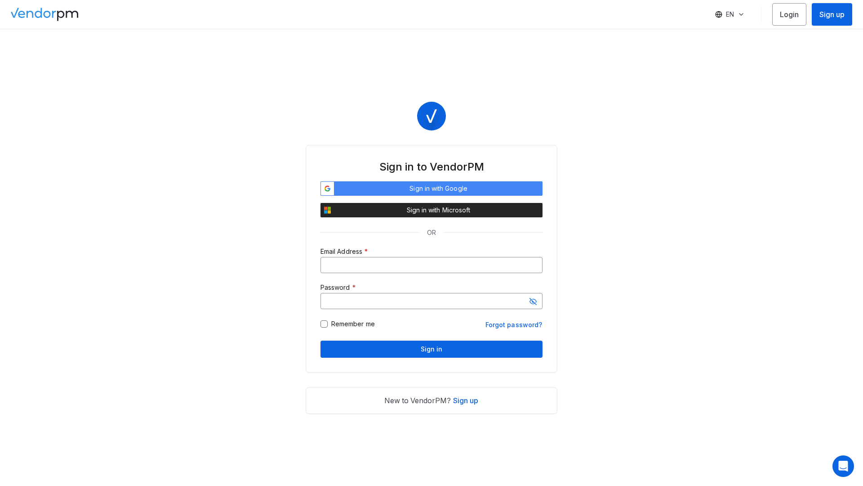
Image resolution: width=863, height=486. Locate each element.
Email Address (341, 251)
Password (335, 287)
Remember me (353, 324)
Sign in (432, 349)
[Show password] (533, 301)
